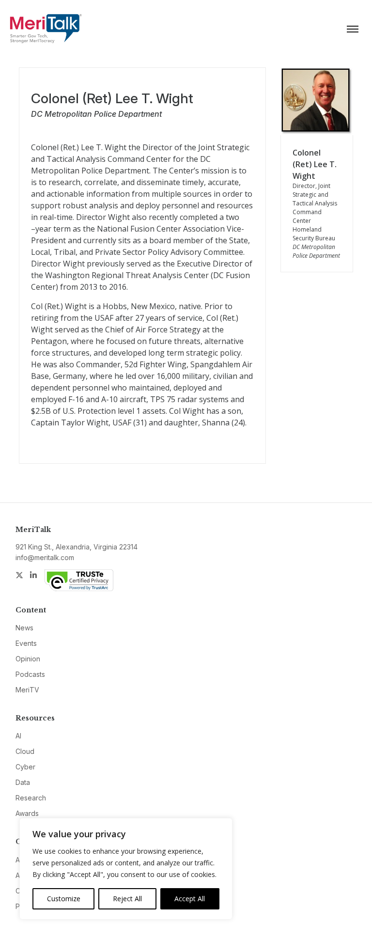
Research (31, 798)
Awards (27, 813)
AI (18, 736)
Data (23, 782)
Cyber (25, 767)
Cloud (25, 751)
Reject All (127, 898)
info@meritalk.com (45, 557)
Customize (63, 898)
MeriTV (27, 690)
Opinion (28, 659)
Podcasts (30, 674)
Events (26, 643)
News (24, 628)
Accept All (189, 898)
